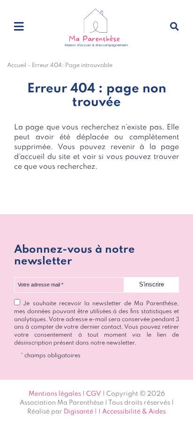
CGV (93, 394)
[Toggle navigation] (18, 27)
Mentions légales (55, 394)
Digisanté (78, 411)
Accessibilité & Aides (134, 411)
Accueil (16, 65)
